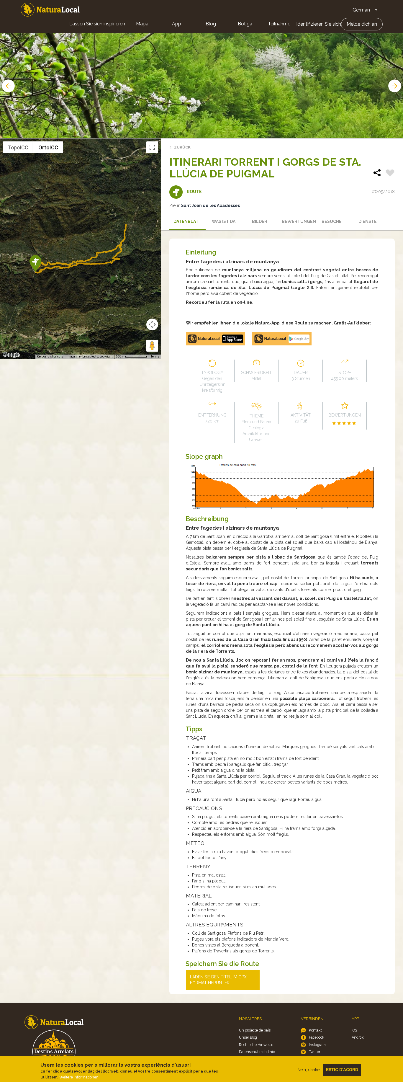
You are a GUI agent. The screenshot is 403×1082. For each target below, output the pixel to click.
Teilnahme (279, 24)
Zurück (182, 147)
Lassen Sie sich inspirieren (97, 24)
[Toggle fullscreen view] (152, 147)
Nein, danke (308, 1069)
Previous (7, 86)
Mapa (142, 24)
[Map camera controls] (152, 324)
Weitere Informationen (79, 1077)
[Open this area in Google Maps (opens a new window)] (11, 355)
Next (395, 86)
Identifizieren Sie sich (318, 24)
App (176, 24)
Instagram (317, 1044)
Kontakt (315, 1030)
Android (358, 1037)
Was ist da (223, 221)
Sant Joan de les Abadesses (210, 205)
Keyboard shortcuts (50, 356)
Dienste (367, 221)
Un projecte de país (255, 1030)
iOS (354, 1030)
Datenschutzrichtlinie (257, 1052)
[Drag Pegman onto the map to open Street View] (152, 346)
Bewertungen (298, 221)
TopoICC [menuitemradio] (18, 147)
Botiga (245, 24)
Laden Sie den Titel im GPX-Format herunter (219, 980)
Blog (211, 24)
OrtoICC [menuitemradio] (48, 147)
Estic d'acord (342, 1069)
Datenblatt (187, 221)
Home (50, 10)
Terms (155, 356)
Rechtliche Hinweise (256, 1044)
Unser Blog (248, 1037)
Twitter (314, 1052)
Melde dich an (362, 24)
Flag (390, 173)
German (361, 10)
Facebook (316, 1037)
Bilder (259, 221)
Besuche (332, 221)
